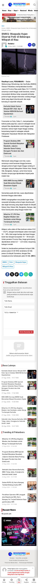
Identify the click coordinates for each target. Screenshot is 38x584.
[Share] (33, 45)
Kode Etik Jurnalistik (21, 558)
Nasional (23, 11)
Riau (9, 11)
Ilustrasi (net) (5, 76)
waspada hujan (20, 262)
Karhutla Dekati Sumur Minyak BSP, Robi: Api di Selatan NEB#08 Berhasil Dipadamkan (13, 110)
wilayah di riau (8, 267)
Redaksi (11, 43)
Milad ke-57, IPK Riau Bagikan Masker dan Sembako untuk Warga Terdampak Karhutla (12, 218)
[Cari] (34, 4)
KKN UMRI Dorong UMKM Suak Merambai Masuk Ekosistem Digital (13, 183)
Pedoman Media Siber (11, 562)
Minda (30, 11)
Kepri (16, 11)
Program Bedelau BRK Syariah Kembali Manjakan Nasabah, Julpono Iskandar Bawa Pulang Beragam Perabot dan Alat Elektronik (14, 147)
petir (11, 262)
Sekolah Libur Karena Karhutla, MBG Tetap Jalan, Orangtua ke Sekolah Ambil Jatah (13, 472)
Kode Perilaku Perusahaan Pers (18, 560)
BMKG (5, 262)
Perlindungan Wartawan (26, 562)
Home (4, 11)
